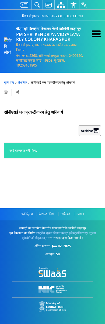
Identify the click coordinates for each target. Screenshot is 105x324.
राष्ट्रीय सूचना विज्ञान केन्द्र (52, 233)
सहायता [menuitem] (80, 214)
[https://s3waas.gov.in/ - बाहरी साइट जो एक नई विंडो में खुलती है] (52, 272)
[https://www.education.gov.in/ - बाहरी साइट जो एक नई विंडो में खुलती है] (52, 306)
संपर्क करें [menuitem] (65, 214)
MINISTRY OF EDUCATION (62, 16)
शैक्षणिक (22, 82)
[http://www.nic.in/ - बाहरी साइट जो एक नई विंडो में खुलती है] (52, 289)
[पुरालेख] (90, 130)
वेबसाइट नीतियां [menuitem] (46, 214)
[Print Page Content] (6, 92)
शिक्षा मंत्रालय (30, 16)
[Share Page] (18, 92)
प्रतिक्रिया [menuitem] (27, 214)
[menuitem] (24, 4)
